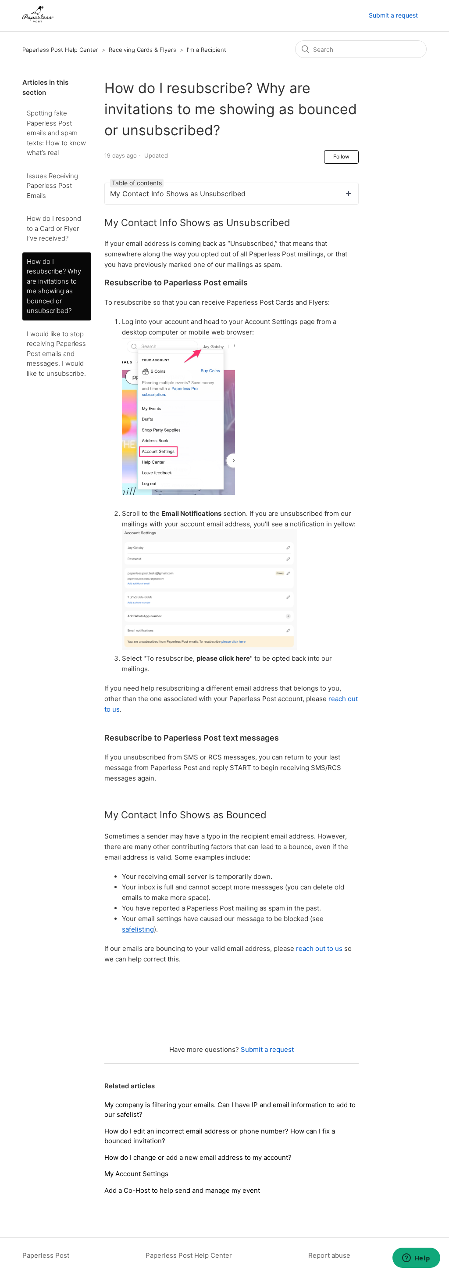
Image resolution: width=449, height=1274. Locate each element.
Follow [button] (341, 156)
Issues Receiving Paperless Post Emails (52, 186)
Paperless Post (45, 1255)
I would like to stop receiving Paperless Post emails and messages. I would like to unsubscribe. (56, 354)
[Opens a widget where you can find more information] (416, 1259)
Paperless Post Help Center (60, 49)
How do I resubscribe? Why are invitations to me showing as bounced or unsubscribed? (54, 286)
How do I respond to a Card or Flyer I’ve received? (54, 228)
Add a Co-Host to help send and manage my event (182, 1190)
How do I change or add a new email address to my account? (198, 1157)
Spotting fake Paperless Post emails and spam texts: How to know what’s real (56, 133)
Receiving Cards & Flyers (142, 49)
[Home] (37, 20)
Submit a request (393, 15)
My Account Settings (136, 1174)
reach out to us (319, 948)
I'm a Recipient (206, 49)
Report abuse (329, 1255)
